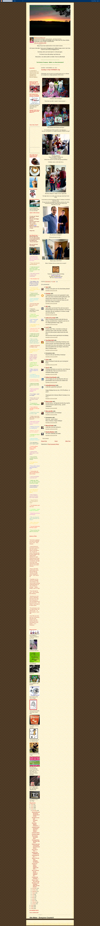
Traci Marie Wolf (50, 340)
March (33, 900)
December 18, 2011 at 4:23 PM (51, 398)
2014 (32, 804)
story (35, 225)
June (33, 896)
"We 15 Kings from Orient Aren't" (35, 837)
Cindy (47, 359)
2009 (32, 906)
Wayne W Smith (50, 425)
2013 (32, 805)
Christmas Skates (35, 834)
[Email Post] (57, 281)
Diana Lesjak (49, 401)
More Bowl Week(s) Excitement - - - (36, 824)
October (34, 889)
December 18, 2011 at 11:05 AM (51, 350)
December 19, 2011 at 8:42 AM (51, 422)
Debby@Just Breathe (51, 377)
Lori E (47, 327)
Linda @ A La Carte (50, 317)
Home (56, 441)
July (33, 894)
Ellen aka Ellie (49, 411)
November (34, 888)
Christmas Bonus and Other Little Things (36, 841)
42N (47, 306)
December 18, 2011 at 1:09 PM (51, 374)
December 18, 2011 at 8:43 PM (51, 408)
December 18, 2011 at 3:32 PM (51, 382)
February (34, 902)
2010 (32, 905)
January (34, 903)
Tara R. (47, 367)
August (34, 892)
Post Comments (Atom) (53, 444)
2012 (32, 807)
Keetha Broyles (40, 37)
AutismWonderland (51, 385)
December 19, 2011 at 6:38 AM (51, 414)
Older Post (67, 441)
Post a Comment (46, 438)
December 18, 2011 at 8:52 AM (51, 303)
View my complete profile (40, 42)
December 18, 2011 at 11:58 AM (51, 356)
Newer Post (44, 441)
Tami (47, 287)
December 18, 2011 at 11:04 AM (51, 337)
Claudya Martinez (50, 431)
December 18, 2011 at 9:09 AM (51, 314)
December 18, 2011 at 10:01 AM (51, 324)
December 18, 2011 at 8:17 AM (51, 290)
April (33, 899)
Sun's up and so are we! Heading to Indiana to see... (35, 873)
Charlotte (48, 293)
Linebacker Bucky (36, 832)
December (34, 810)
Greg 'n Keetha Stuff (34, 912)
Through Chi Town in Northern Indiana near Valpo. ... (35, 866)
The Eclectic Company (43, 6)
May (33, 897)
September (34, 891)
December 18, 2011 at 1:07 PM (51, 364)
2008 (32, 908)
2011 (32, 809)
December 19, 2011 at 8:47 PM (51, 435)
